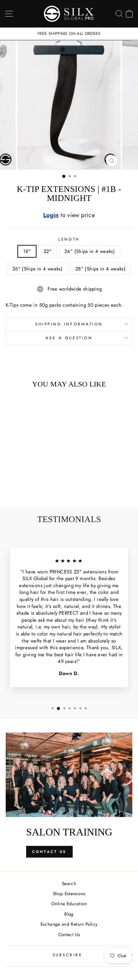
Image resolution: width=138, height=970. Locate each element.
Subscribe (67, 955)
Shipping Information (69, 324)
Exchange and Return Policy (69, 924)
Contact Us (49, 851)
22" (48, 251)
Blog (68, 914)
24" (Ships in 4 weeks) (89, 251)
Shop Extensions (69, 893)
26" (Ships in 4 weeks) (37, 268)
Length (68, 239)
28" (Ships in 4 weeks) (100, 268)
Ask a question (69, 338)
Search (69, 883)
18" (27, 251)
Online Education (69, 903)
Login (51, 215)
